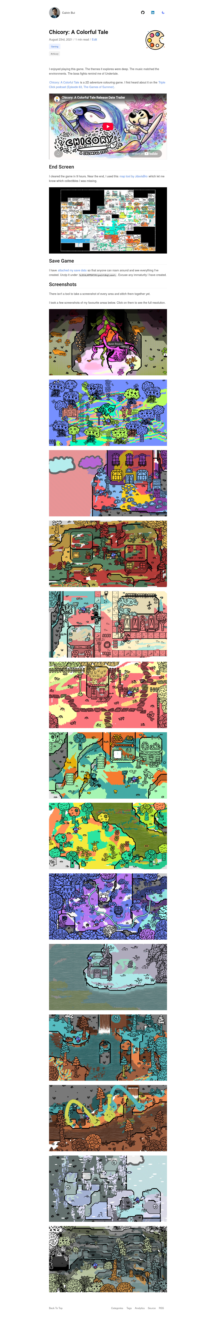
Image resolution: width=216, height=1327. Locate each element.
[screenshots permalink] (47, 284)
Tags (129, 1308)
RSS (161, 1308)
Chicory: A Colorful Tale (64, 82)
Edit (94, 39)
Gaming (54, 46)
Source (152, 1308)
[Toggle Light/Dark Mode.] (163, 12)
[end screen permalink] (47, 167)
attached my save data (72, 270)
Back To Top (56, 1308)
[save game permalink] (47, 261)
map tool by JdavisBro (134, 176)
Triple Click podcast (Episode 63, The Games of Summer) (107, 84)
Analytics (140, 1308)
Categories (117, 1308)
